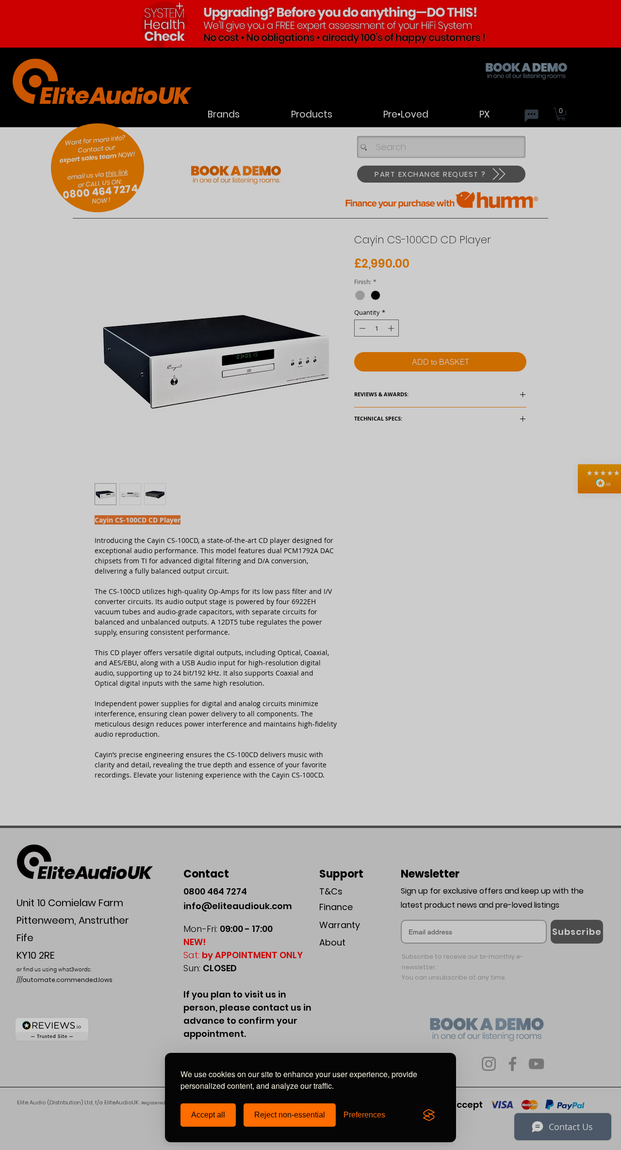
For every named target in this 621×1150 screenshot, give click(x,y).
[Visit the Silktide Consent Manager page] (429, 1115)
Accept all (208, 1115)
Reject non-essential (289, 1115)
